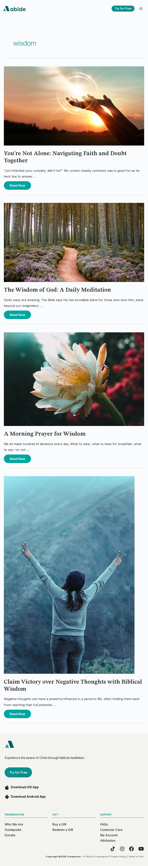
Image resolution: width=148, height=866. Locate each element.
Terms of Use (135, 856)
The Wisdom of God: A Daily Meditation (57, 290)
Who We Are (14, 824)
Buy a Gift (59, 824)
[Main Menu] (140, 8)
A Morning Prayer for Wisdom (45, 434)
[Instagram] (122, 848)
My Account (109, 835)
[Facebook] (131, 848)
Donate (10, 835)
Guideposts (13, 830)
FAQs (104, 824)
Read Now (17, 184)
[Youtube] (141, 848)
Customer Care (111, 830)
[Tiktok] (112, 848)
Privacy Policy (118, 856)
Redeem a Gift (62, 830)
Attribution (107, 840)
